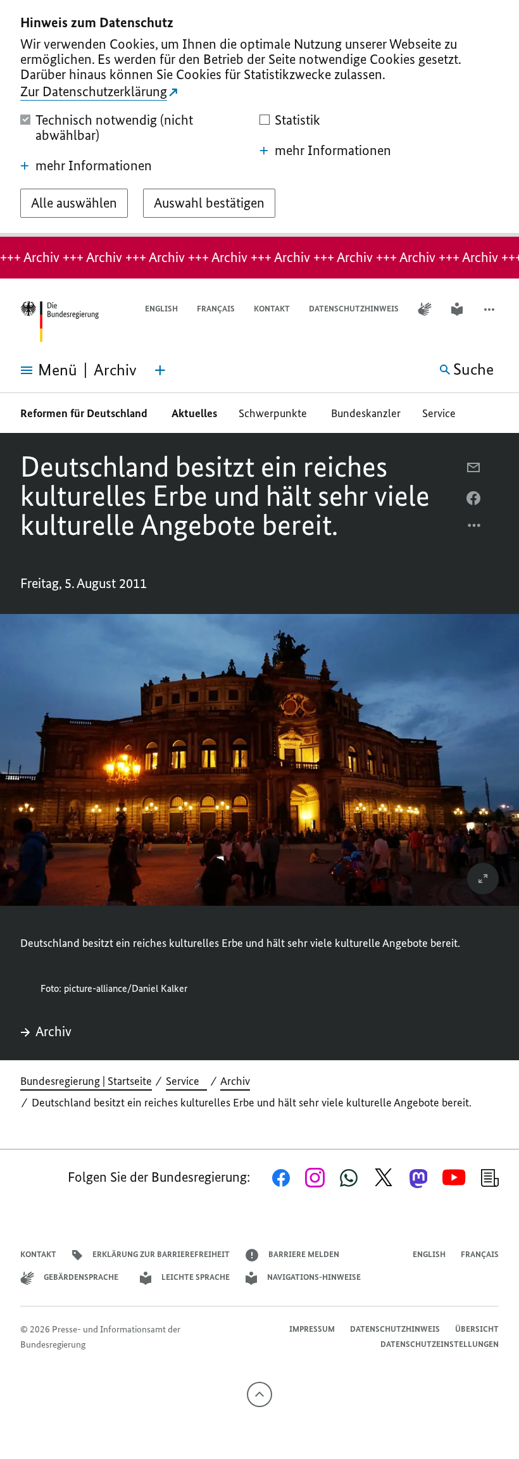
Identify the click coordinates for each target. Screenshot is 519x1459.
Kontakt (272, 308)
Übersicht (477, 1329)
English (161, 308)
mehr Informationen (93, 165)
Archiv (53, 1032)
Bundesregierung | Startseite (86, 1081)
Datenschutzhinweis (354, 308)
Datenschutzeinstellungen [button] (439, 1344)
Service (442, 413)
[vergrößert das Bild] (483, 878)
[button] (490, 309)
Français (216, 308)
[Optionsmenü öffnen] (474, 528)
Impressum (312, 1329)
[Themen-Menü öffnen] (160, 370)
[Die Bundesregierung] (59, 321)
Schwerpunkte (274, 413)
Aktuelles (194, 413)
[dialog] (259, 118)
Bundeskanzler (366, 413)
